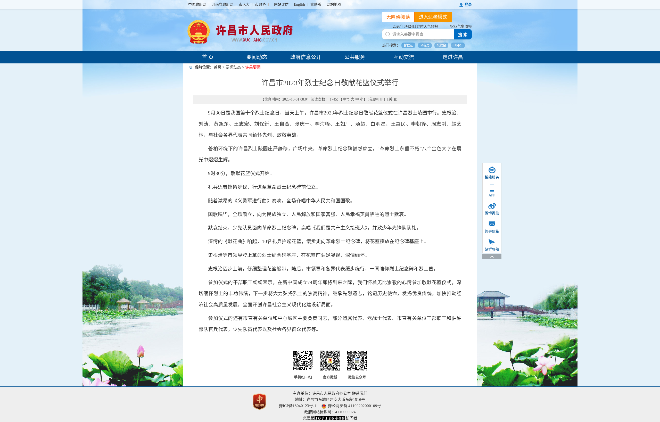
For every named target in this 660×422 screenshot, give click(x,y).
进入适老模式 (433, 17)
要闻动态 (256, 57)
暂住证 (408, 45)
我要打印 (376, 99)
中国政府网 (197, 4)
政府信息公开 (305, 57)
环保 (458, 45)
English (299, 4)
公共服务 (354, 57)
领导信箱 (492, 231)
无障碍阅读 (398, 17)
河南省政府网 (222, 4)
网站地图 (334, 4)
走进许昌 (452, 57)
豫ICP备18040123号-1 (297, 406)
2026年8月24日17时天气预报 (415, 26)
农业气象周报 (461, 26)
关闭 (392, 99)
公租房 (425, 45)
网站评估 (281, 4)
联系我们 (359, 393)
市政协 (260, 4)
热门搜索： (391, 45)
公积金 (441, 45)
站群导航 (492, 249)
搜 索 (462, 34)
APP (492, 195)
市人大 (244, 4)
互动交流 (403, 57)
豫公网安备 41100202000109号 (354, 406)
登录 (468, 4)
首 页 (207, 57)
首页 (217, 67)
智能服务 (492, 177)
